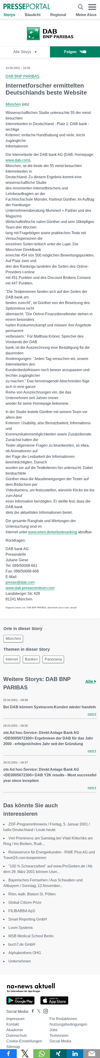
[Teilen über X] (25, 1053)
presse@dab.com (20, 582)
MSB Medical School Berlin (31, 936)
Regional (58, 15)
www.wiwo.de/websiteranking (52, 532)
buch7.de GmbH (21, 944)
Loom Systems (20, 928)
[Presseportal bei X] (37, 1011)
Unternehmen (19, 961)
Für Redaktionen (63, 1019)
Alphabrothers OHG (24, 953)
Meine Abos (86, 15)
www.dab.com (17, 160)
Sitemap (13, 1047)
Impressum (15, 1019)
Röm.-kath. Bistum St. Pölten (32, 894)
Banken (31, 659)
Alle (89, 681)
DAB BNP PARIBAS (23, 76)
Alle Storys (22, 52)
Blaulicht (32, 15)
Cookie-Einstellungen (24, 1041)
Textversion (59, 1035)
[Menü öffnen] (92, 7)
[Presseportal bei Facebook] (31, 1011)
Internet (12, 659)
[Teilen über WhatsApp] (41, 1053)
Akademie (14, 1030)
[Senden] (91, 1053)
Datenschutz (16, 1035)
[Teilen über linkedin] (75, 1053)
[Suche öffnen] (80, 7)
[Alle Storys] (50, 42)
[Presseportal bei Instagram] (44, 1011)
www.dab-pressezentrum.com (30, 588)
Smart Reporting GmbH (27, 919)
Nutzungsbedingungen (68, 1024)
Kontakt (12, 1024)
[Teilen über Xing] (58, 1053)
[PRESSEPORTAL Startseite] (26, 7)
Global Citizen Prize (24, 902)
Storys (9, 15)
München (13, 104)
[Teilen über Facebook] (8, 1053)
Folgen (70, 52)
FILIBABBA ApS (21, 911)
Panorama (53, 659)
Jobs (53, 1030)
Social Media (60, 1041)
